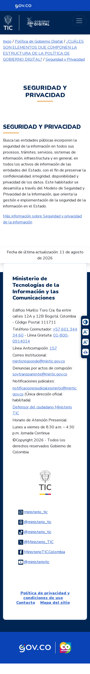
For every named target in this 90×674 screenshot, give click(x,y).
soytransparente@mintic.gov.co (39, 374)
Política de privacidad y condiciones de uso (45, 595)
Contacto (25, 602)
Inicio (7, 41)
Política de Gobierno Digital (39, 41)
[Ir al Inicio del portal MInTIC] (45, 482)
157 (53, 348)
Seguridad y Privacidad (65, 59)
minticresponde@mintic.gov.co (38, 361)
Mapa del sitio (55, 602)
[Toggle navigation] (79, 21)
